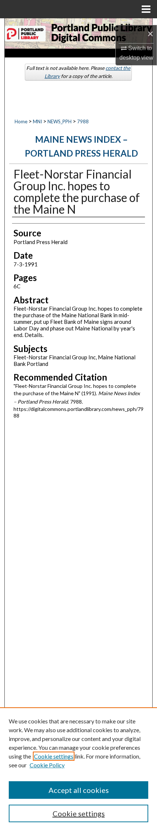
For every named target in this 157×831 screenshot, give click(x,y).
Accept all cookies (79, 790)
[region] (78, 769)
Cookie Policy (47, 764)
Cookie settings (53, 756)
